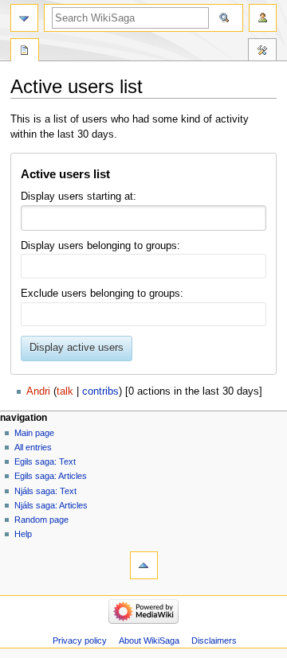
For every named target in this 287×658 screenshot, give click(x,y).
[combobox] (143, 218)
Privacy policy (80, 640)
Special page (24, 51)
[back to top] (144, 565)
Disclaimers (214, 640)
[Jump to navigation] (24, 18)
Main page (34, 433)
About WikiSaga (149, 640)
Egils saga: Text (45, 461)
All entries (33, 447)
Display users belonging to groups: (100, 245)
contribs (100, 391)
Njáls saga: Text (45, 491)
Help (23, 534)
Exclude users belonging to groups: (102, 293)
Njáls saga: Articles (51, 505)
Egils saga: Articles (50, 476)
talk (65, 391)
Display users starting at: (78, 196)
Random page (41, 519)
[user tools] (263, 18)
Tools (262, 51)
